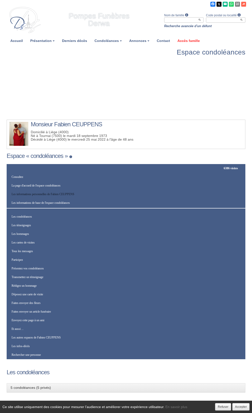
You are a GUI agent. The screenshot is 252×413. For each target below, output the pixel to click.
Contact (163, 41)
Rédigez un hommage (24, 285)
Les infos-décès (21, 346)
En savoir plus (176, 407)
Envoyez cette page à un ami (28, 320)
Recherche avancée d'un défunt (188, 26)
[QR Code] (237, 4)
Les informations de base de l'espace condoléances (41, 203)
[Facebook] (212, 4)
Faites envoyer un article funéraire (31, 311)
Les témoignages (21, 225)
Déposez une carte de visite (27, 294)
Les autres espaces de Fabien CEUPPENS (36, 337)
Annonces (137, 41)
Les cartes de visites (23, 242)
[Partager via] (243, 4)
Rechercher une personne (26, 355)
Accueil (16, 41)
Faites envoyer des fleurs (26, 303)
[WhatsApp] (231, 4)
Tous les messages (22, 251)
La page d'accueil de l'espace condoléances (36, 185)
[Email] (225, 4)
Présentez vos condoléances (28, 268)
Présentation (41, 41)
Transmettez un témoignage (27, 277)
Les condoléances (22, 216)
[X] (219, 4)
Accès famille (188, 41)
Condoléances (106, 41)
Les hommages (20, 234)
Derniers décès (74, 41)
